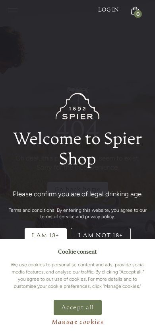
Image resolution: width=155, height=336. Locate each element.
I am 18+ (46, 235)
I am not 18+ (100, 235)
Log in (108, 10)
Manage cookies (77, 322)
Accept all (77, 308)
